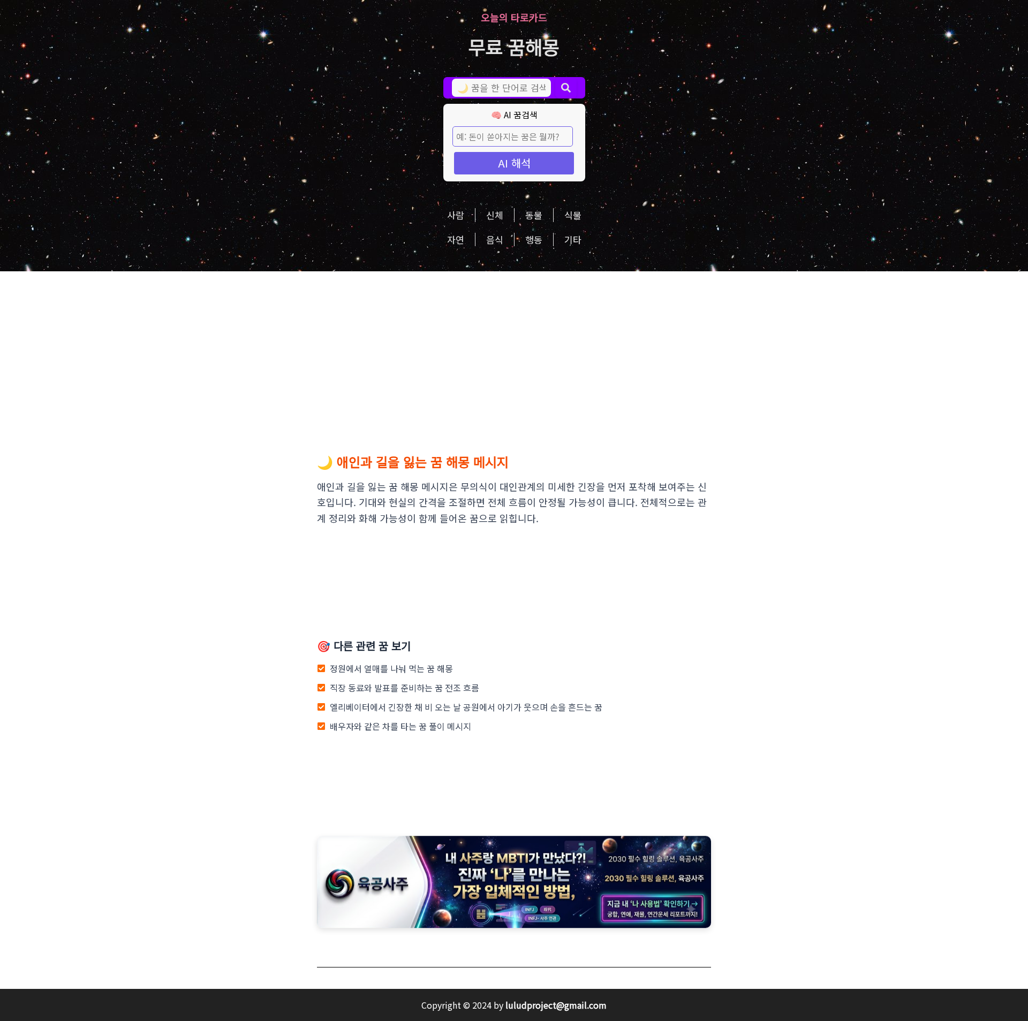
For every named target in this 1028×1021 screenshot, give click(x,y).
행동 (533, 239)
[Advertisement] (514, 351)
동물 (533, 215)
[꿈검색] (566, 87)
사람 (455, 215)
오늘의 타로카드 (514, 17)
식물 (572, 215)
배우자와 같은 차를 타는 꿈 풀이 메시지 (400, 726)
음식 (494, 239)
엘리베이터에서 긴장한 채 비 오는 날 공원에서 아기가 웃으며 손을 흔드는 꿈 (466, 706)
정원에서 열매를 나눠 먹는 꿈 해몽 (391, 668)
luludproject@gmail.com (556, 1005)
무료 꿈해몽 (514, 46)
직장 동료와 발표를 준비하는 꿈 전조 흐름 (404, 687)
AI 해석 (514, 163)
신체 (494, 215)
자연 (455, 239)
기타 (572, 239)
